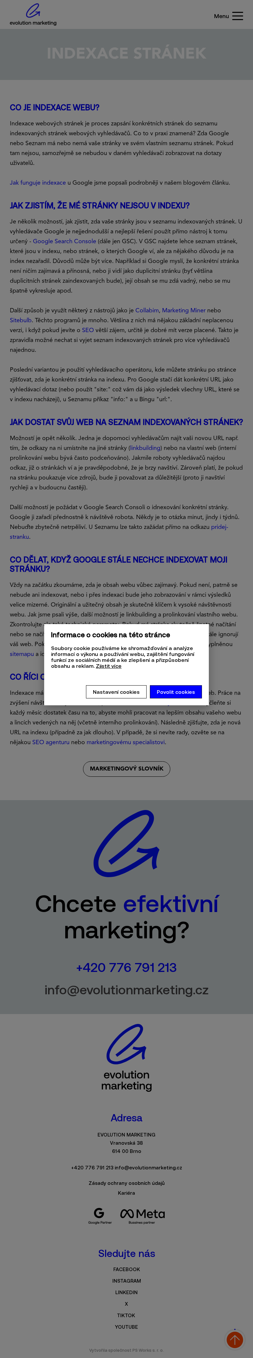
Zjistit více (109, 666)
